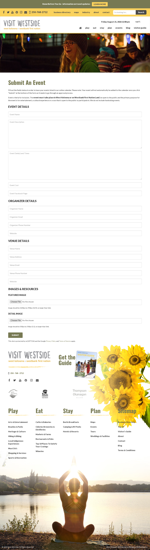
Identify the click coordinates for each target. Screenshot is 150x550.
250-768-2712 (39, 12)
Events (93, 427)
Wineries (40, 451)
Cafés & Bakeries (43, 422)
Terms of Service (65, 341)
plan (110, 28)
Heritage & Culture (17, 431)
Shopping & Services (17, 453)
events (118, 28)
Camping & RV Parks (72, 427)
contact (106, 12)
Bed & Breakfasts (71, 422)
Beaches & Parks (15, 427)
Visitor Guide (140, 28)
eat (94, 28)
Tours (93, 431)
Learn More (100, 4)
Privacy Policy (51, 341)
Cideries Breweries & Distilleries (45, 428)
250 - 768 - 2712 (17, 373)
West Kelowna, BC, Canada (132, 22)
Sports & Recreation (17, 458)
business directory (62, 12)
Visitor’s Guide (124, 431)
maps (76, 12)
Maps (92, 422)
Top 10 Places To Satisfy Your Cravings (46, 445)
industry (86, 12)
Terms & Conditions (126, 450)
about (96, 12)
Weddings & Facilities (100, 436)
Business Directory (126, 422)
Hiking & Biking (14, 436)
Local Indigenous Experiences (15, 442)
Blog (128, 28)
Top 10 (121, 427)
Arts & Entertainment (18, 422)
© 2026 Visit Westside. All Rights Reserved (18, 547)
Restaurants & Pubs (45, 439)
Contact (121, 441)
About (121, 436)
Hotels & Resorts (71, 431)
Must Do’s (12, 448)
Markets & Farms (43, 434)
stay (102, 28)
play (87, 28)
